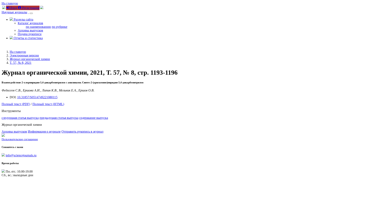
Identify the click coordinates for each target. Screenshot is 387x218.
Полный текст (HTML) (48, 104)
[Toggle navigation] (31, 13)
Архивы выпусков (30, 30)
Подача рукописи (30, 34)
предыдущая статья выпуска (59, 117)
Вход (13, 7)
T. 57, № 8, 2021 (20, 62)
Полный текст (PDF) (16, 104)
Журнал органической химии (30, 59)
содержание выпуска (93, 117)
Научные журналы (14, 12)
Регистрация (30, 7)
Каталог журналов (30, 23)
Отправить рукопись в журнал (82, 131)
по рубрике (59, 26)
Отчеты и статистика (28, 38)
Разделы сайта (23, 19)
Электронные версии (24, 55)
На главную (10, 3)
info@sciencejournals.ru (21, 155)
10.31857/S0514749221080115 (37, 97)
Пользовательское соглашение (20, 139)
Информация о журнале (44, 131)
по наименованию (38, 26)
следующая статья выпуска (20, 117)
